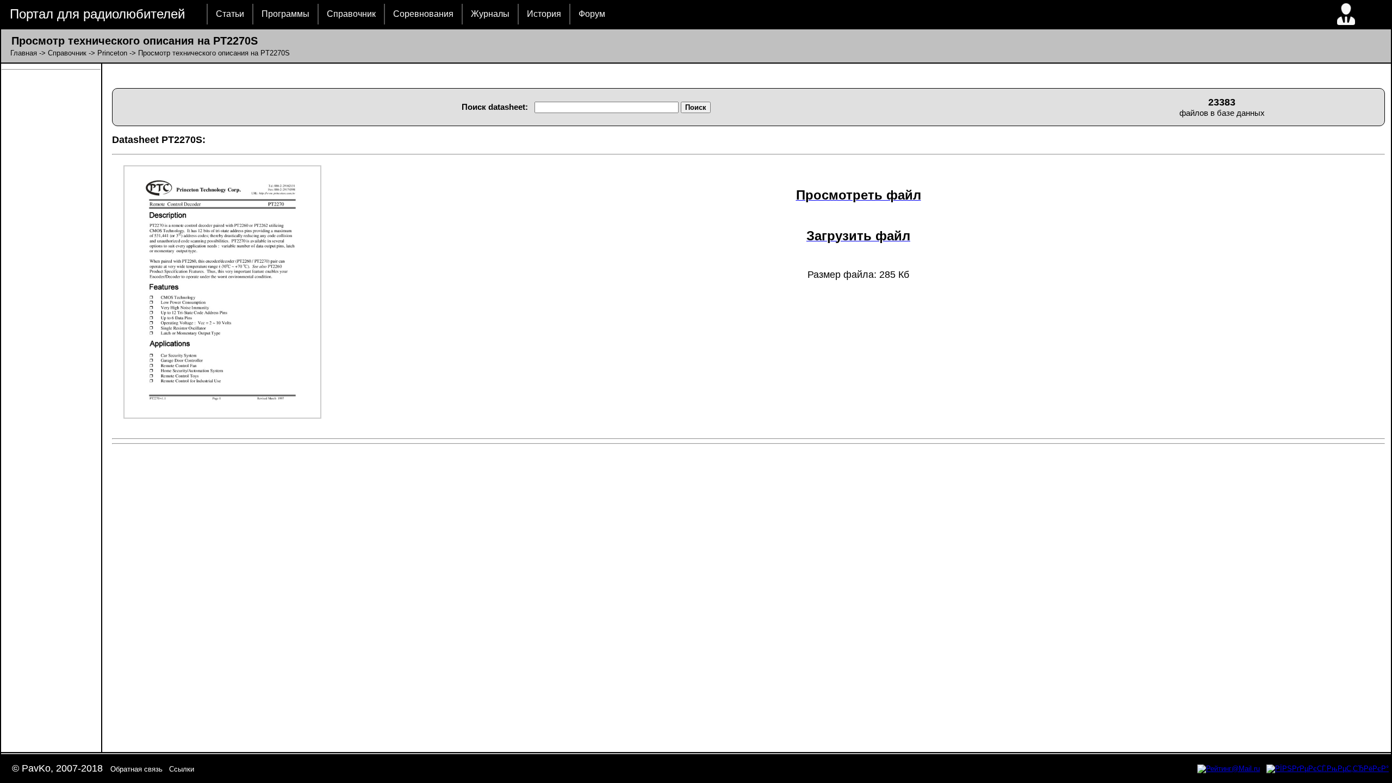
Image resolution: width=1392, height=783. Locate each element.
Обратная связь (136, 769)
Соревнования (423, 13)
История (544, 13)
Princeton (112, 53)
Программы (285, 13)
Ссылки (181, 769)
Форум (592, 13)
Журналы (490, 13)
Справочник (351, 13)
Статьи (230, 13)
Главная (23, 53)
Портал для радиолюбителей (97, 14)
